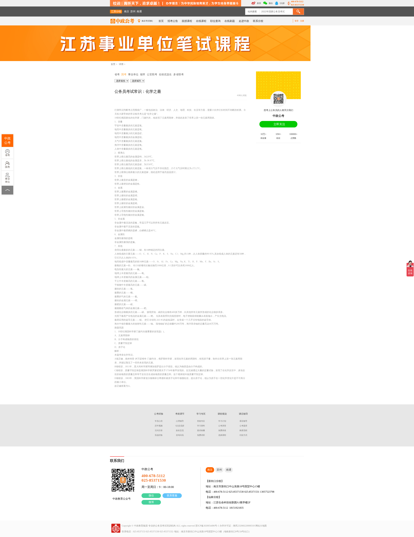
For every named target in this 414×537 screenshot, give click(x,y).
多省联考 (178, 74)
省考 (7, 155)
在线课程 (201, 21)
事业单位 (7, 180)
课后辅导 (243, 421)
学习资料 (201, 426)
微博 (151, 502)
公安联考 (152, 74)
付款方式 (243, 435)
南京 (126, 11)
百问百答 (159, 430)
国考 (7, 167)
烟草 (142, 74)
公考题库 (243, 426)
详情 (121, 64)
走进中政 (244, 21)
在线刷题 (229, 21)
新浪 (258, 3)
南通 (139, 11)
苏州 (133, 11)
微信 (151, 495)
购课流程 (243, 430)
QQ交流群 (179, 426)
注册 (302, 21)
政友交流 (180, 430)
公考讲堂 (222, 426)
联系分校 (258, 21)
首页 (161, 21)
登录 (297, 21)
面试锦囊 (201, 430)
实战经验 (159, 435)
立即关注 (279, 124)
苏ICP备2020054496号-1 (207, 526)
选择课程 (222, 435)
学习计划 (222, 421)
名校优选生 (165, 74)
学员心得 (159, 421)
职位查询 (215, 21)
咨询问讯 (180, 435)
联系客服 (172, 495)
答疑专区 (201, 421)
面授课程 (187, 21)
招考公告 (173, 21)
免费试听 (201, 435)
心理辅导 (180, 421)
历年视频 (159, 426)
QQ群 (282, 3)
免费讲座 (222, 430)
